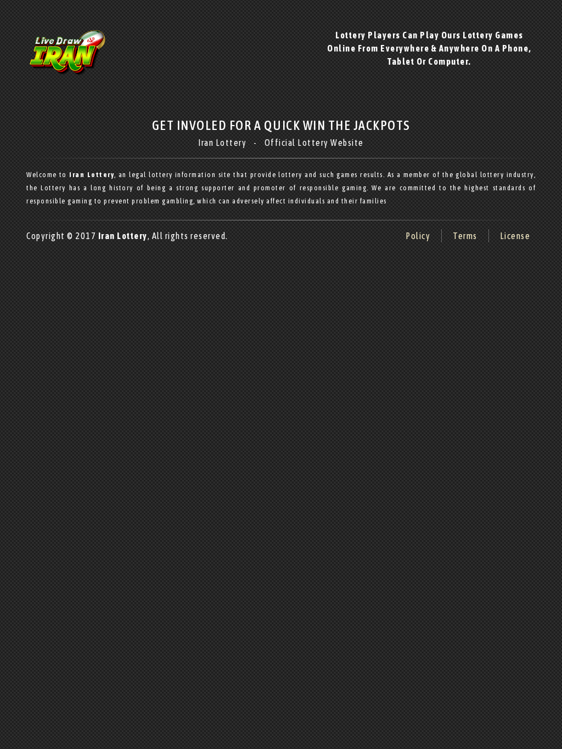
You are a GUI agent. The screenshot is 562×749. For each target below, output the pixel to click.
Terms (465, 236)
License (515, 236)
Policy (418, 236)
